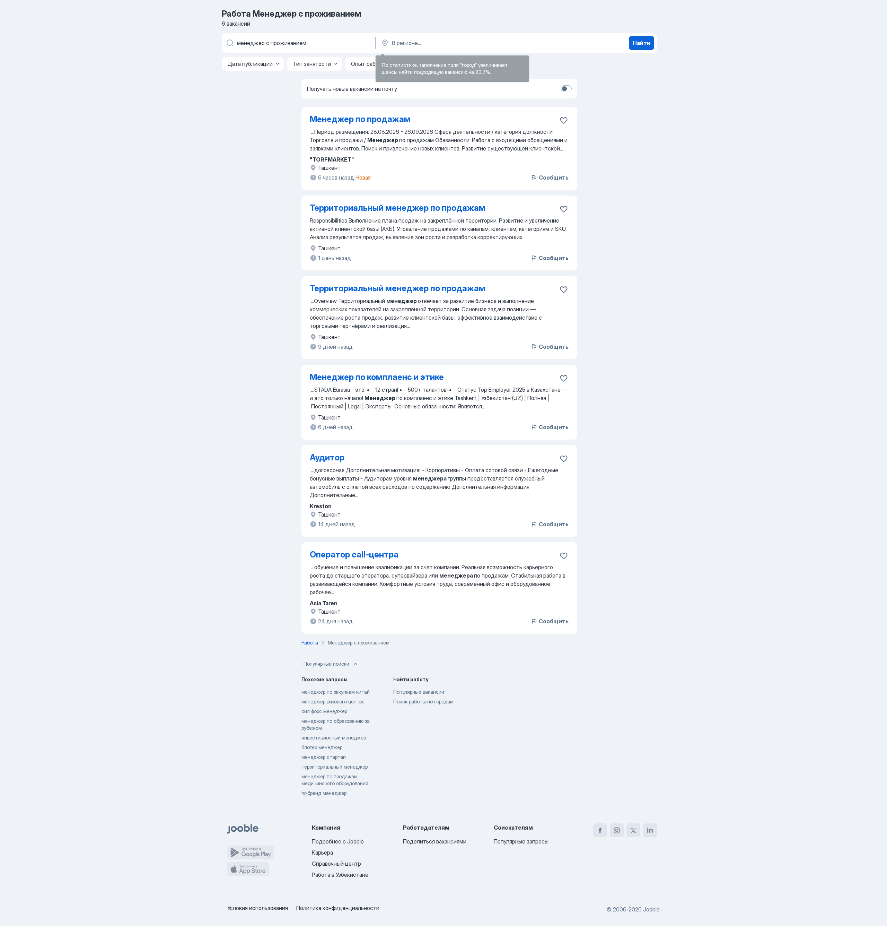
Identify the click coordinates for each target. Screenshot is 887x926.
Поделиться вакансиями (434, 841)
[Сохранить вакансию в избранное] (563, 120)
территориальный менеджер (334, 767)
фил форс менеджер (324, 711)
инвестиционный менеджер (333, 738)
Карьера (322, 852)
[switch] (566, 88)
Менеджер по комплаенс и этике (377, 377)
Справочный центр (336, 863)
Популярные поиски (326, 664)
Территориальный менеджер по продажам (397, 208)
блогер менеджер (321, 747)
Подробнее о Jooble (338, 841)
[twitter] (633, 830)
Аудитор (327, 457)
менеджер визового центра (333, 701)
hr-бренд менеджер (323, 793)
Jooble (651, 909)
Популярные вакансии (418, 692)
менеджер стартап (323, 757)
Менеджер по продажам (360, 119)
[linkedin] (650, 830)
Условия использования (257, 908)
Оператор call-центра (354, 554)
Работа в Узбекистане (340, 874)
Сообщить (554, 177)
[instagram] (617, 830)
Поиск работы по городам (423, 701)
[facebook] (600, 830)
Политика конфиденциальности (337, 908)
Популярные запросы (521, 841)
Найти (641, 43)
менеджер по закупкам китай (335, 692)
